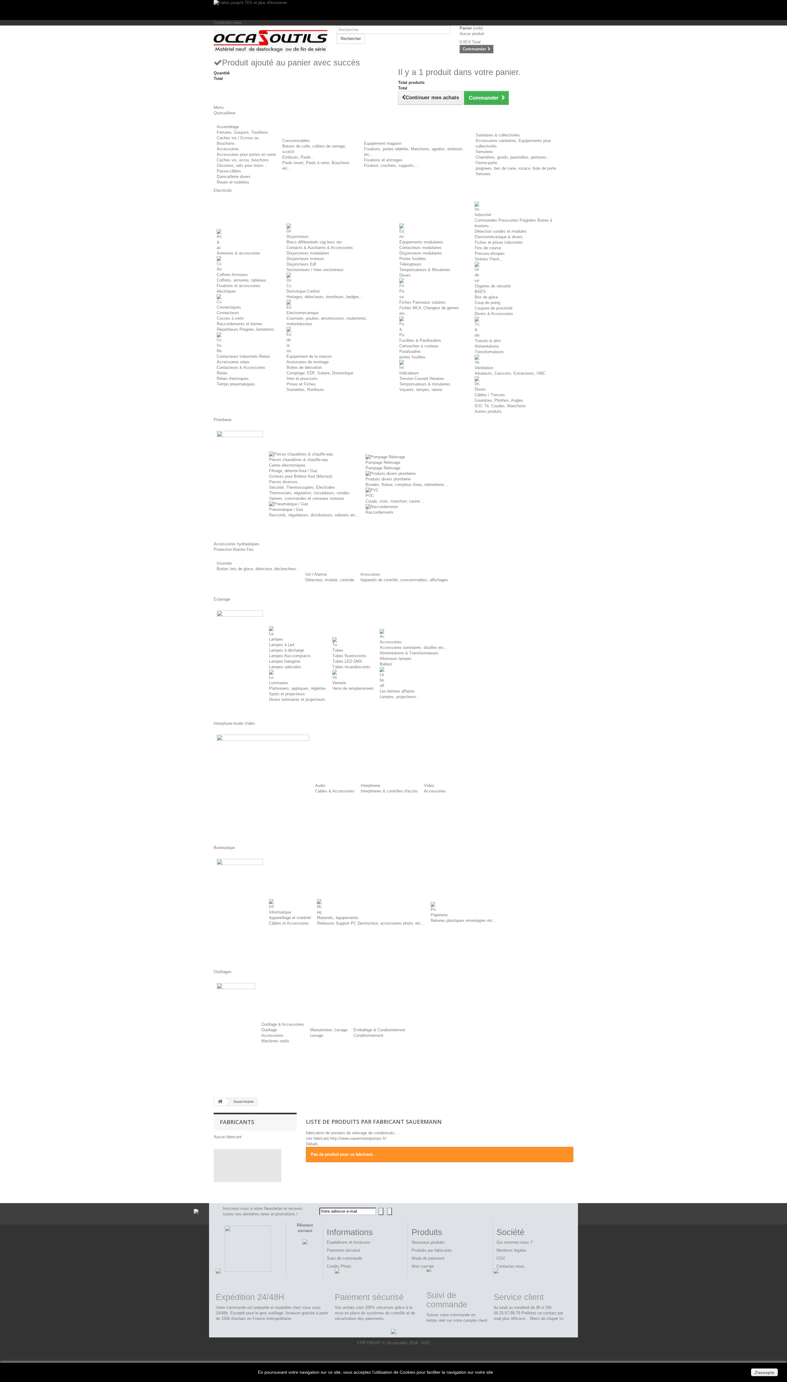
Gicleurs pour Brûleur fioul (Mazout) (300, 476)
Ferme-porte (486, 162)
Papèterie (439, 915)
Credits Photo (339, 1266)
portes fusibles (412, 357)
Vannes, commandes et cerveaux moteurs (306, 498)
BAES (480, 291)
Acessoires (370, 574)
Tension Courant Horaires (421, 378)
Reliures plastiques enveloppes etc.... (464, 920)
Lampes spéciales (285, 667)
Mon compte (423, 1266)
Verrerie (339, 683)
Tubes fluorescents (349, 655)
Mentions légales (511, 1250)
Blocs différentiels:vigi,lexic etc (314, 242)
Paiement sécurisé (343, 1250)
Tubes (337, 650)
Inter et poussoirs (302, 378)
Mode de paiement (428, 1258)
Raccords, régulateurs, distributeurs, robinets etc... (314, 515)
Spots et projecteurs (287, 694)
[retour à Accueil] (220, 1102)
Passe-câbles (229, 171)
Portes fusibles (412, 258)
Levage (316, 1035)
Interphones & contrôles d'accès (389, 791)
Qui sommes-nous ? (514, 1242)
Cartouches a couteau (418, 346)
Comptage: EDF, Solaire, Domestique (320, 373)
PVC (370, 495)
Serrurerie (484, 151)
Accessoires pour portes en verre (246, 154)
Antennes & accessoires (238, 253)
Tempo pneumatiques (236, 384)
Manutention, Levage (328, 1030)
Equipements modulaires (421, 242)
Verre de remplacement (353, 688)
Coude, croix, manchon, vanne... (395, 501)
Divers (405, 275)
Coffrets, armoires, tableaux (241, 280)
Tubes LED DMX (347, 661)
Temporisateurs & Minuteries (424, 269)
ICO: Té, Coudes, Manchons (500, 406)
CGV (500, 1258)
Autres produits (488, 411)
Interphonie (370, 785)
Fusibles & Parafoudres (420, 340)
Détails (312, 1144)
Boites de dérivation (304, 367)
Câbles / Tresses (490, 395)
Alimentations (487, 346)
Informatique (280, 912)
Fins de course (488, 248)
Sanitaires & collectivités (498, 135)
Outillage (269, 1030)
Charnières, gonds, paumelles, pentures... (513, 157)
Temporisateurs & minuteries (424, 384)
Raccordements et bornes (240, 324)
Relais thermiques (233, 378)
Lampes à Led (281, 644)
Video (429, 785)
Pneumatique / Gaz (286, 509)
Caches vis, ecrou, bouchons (243, 160)
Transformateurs (489, 351)
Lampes (276, 639)
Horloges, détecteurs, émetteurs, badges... (325, 296)
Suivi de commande (344, 1258)
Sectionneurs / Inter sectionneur (315, 269)
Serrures (483, 174)
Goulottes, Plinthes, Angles (499, 400)
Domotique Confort (303, 291)
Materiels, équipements (337, 917)
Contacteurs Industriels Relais (243, 356)
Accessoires (228, 149)
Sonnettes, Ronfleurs (305, 389)
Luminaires (278, 683)
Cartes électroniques (287, 465)
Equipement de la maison (309, 356)
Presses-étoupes (490, 253)
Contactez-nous (228, 22)
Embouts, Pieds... (298, 157)
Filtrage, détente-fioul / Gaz (293, 470)
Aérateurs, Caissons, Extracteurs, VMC (510, 373)
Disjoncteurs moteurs (305, 258)
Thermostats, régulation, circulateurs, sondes (309, 493)
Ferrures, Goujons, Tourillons (242, 132)
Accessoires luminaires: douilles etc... (414, 647)
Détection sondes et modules (501, 231)
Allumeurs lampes (396, 658)
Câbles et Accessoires (289, 923)
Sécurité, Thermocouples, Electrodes (302, 487)
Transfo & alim (488, 340)
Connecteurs (228, 312)
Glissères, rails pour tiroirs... (242, 165)
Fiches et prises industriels (499, 242)
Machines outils (275, 1041)
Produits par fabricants (432, 1250)
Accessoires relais (233, 362)
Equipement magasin (382, 143)
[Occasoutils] (270, 41)
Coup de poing (487, 302)
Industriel (483, 214)
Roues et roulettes (233, 182)
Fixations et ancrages (383, 160)
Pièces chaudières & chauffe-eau (298, 459)
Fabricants (237, 1122)
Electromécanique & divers (499, 237)
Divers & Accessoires (494, 313)
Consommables (296, 140)
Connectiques (229, 307)
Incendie (224, 563)
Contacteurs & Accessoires (241, 367)
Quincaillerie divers (234, 176)
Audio (320, 785)
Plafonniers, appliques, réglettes (297, 688)
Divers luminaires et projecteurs (297, 699)
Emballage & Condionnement (379, 1030)
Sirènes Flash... (489, 259)
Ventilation (484, 367)
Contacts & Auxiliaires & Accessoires (320, 247)
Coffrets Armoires (232, 274)
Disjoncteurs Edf (301, 264)
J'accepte (764, 1372)
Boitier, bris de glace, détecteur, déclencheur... (258, 569)
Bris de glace (486, 297)
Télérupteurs (410, 264)
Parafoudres (410, 351)
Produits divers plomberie (388, 479)
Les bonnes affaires (397, 691)
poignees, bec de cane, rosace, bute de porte (516, 168)
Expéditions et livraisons (348, 1242)
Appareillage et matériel (290, 917)
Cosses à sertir (230, 318)
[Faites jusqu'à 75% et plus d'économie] (393, 10)
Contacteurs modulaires (420, 247)
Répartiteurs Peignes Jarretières (245, 329)
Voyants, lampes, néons (420, 389)
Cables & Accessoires (334, 791)
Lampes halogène (284, 661)
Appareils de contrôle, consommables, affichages (404, 580)
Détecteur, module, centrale (329, 580)
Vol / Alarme (316, 574)
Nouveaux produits (428, 1242)
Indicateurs (409, 373)
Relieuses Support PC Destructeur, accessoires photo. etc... (371, 923)
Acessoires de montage (308, 362)
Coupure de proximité (493, 308)
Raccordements (380, 512)
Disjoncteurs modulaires (308, 253)
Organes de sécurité (493, 286)
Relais (222, 373)
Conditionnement (368, 1035)
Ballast (386, 664)
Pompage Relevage (383, 462)
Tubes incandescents (351, 667)
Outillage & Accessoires (282, 1024)
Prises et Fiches (301, 384)
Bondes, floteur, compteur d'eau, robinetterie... (407, 484)
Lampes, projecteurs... (400, 696)
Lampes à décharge (286, 650)
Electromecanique (302, 312)
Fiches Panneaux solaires (422, 302)
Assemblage (228, 126)
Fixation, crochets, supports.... (391, 165)
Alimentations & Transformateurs (409, 653)
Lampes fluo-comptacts (290, 655)
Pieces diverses (283, 482)
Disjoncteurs (298, 236)
